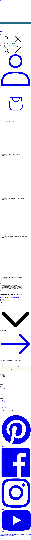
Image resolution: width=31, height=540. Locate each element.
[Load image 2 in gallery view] (12, 286)
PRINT (2, 393)
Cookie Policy (26, 534)
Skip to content (2, 0)
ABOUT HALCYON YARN (4, 402)
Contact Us (1, 31)
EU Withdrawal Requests (7, 535)
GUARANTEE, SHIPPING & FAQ (4, 405)
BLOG (2, 408)
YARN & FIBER (3, 388)
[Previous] (0, 280)
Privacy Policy (8, 534)
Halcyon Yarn (4, 534)
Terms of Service (12, 534)
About (0, 30)
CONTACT (3, 400)
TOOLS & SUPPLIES (3, 391)
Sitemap (13, 535)
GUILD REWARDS (4, 407)
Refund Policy (17, 534)
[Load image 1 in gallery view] (10, 285)
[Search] (15, 39)
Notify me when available (3, 305)
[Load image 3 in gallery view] (12, 287)
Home (1, 121)
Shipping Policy (21, 534)
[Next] (0, 282)
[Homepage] (7, 44)
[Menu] (0, 34)
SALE (2, 394)
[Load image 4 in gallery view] (12, 288)
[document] (15, 359)
